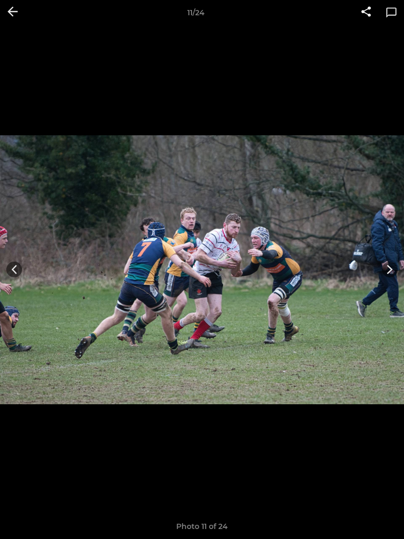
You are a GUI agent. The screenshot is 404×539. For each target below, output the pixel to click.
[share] (366, 12)
